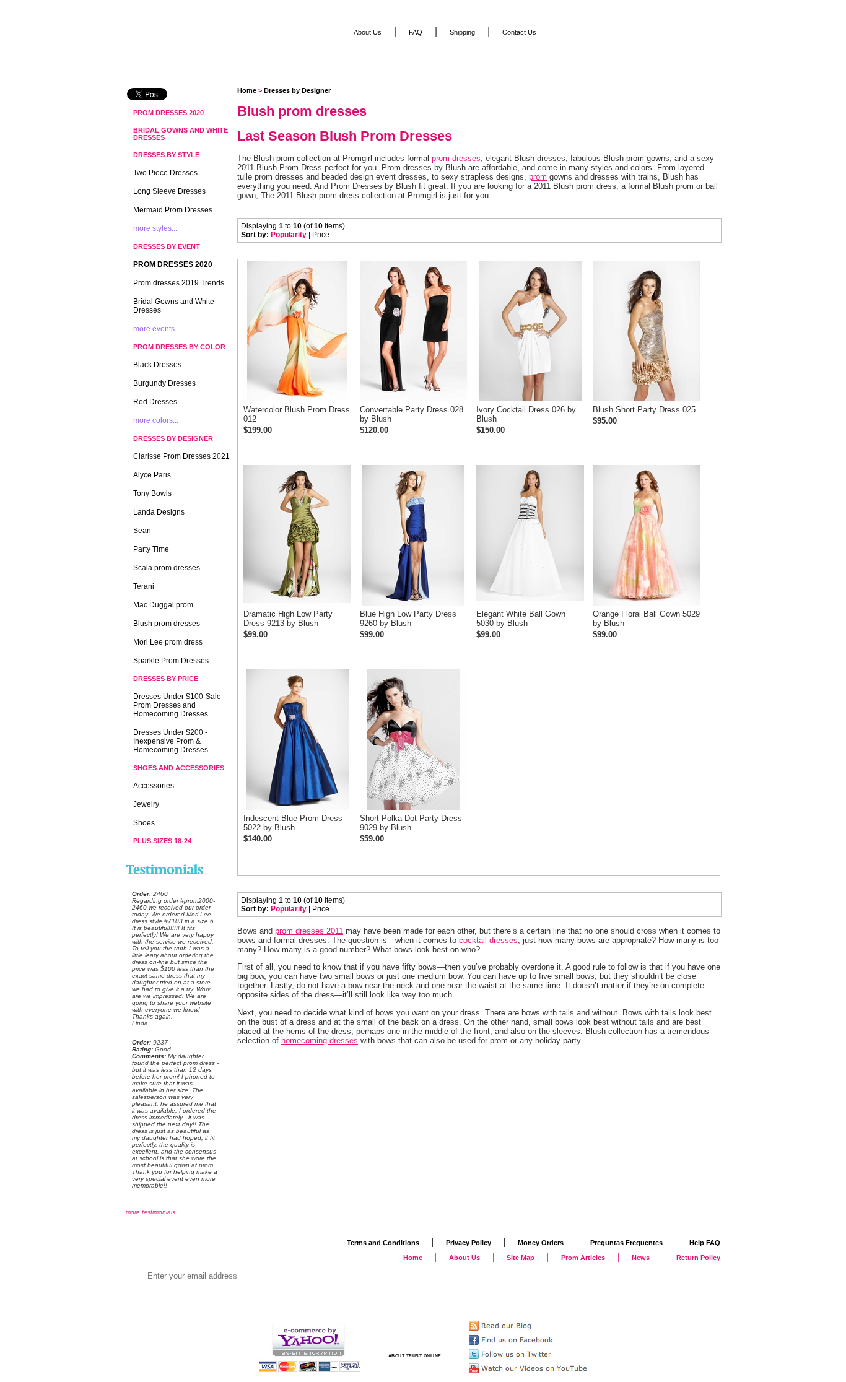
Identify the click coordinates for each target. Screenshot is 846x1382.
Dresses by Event (166, 246)
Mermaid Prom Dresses (172, 210)
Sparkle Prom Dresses (171, 660)
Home (246, 90)
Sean (142, 530)
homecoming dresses (319, 1040)
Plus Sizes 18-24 (162, 841)
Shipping (462, 32)
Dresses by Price (165, 678)
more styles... (155, 228)
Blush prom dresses (166, 623)
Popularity (289, 234)
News (641, 1257)
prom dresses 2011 (309, 931)
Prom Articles (583, 1257)
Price (320, 234)
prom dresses (456, 158)
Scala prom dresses (166, 567)
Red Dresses (155, 402)
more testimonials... (153, 1212)
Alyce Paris (152, 475)
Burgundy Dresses (164, 383)
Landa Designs (159, 512)
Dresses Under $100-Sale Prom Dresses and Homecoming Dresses (177, 705)
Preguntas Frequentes (626, 1242)
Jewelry (146, 804)
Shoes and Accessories (178, 767)
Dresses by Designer (297, 90)
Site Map (520, 1257)
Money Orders (541, 1242)
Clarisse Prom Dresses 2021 (181, 456)
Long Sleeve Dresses (169, 191)
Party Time (151, 549)
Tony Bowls (152, 493)
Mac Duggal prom (163, 605)
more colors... (155, 420)
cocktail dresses (488, 940)
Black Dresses (157, 364)
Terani (143, 586)
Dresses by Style (166, 155)
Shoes (144, 823)
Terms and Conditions (383, 1242)
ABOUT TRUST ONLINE (415, 1356)
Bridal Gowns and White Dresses (180, 133)
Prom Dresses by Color (179, 346)
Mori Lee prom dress (168, 642)
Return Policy (698, 1257)
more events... (156, 328)
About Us (368, 32)
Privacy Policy (468, 1242)
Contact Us (519, 32)
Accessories (153, 785)
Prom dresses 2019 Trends (178, 283)
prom (538, 176)
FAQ (415, 32)
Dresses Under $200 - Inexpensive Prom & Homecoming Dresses (170, 741)
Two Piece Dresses (165, 172)
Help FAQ (704, 1242)
